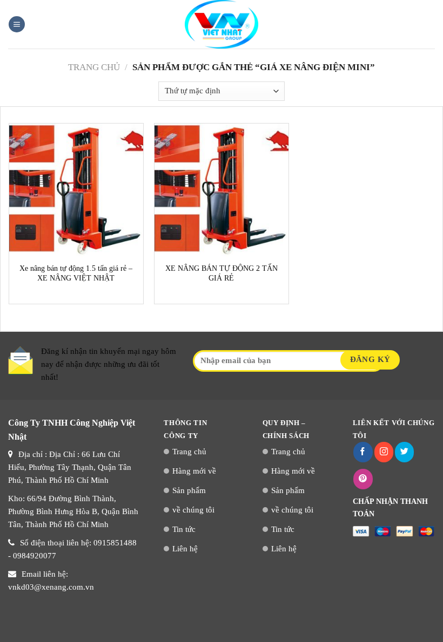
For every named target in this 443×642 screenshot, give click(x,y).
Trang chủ (94, 67)
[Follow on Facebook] (362, 452)
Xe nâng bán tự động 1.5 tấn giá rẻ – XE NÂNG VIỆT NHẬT (75, 273)
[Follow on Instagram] (383, 452)
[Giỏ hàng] (429, 24)
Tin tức (184, 529)
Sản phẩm (189, 490)
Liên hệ (185, 548)
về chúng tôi (193, 510)
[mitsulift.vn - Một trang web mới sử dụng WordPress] (221, 24)
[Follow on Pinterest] (362, 479)
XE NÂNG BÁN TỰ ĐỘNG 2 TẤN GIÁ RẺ (221, 273)
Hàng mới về (194, 471)
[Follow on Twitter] (404, 452)
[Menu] (17, 24)
